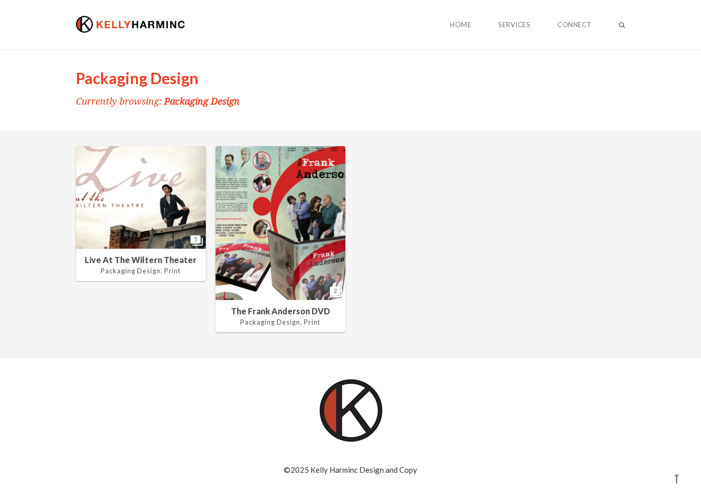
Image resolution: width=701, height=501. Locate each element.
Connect (574, 25)
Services (514, 25)
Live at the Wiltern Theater (141, 260)
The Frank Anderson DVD (280, 311)
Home (460, 25)
